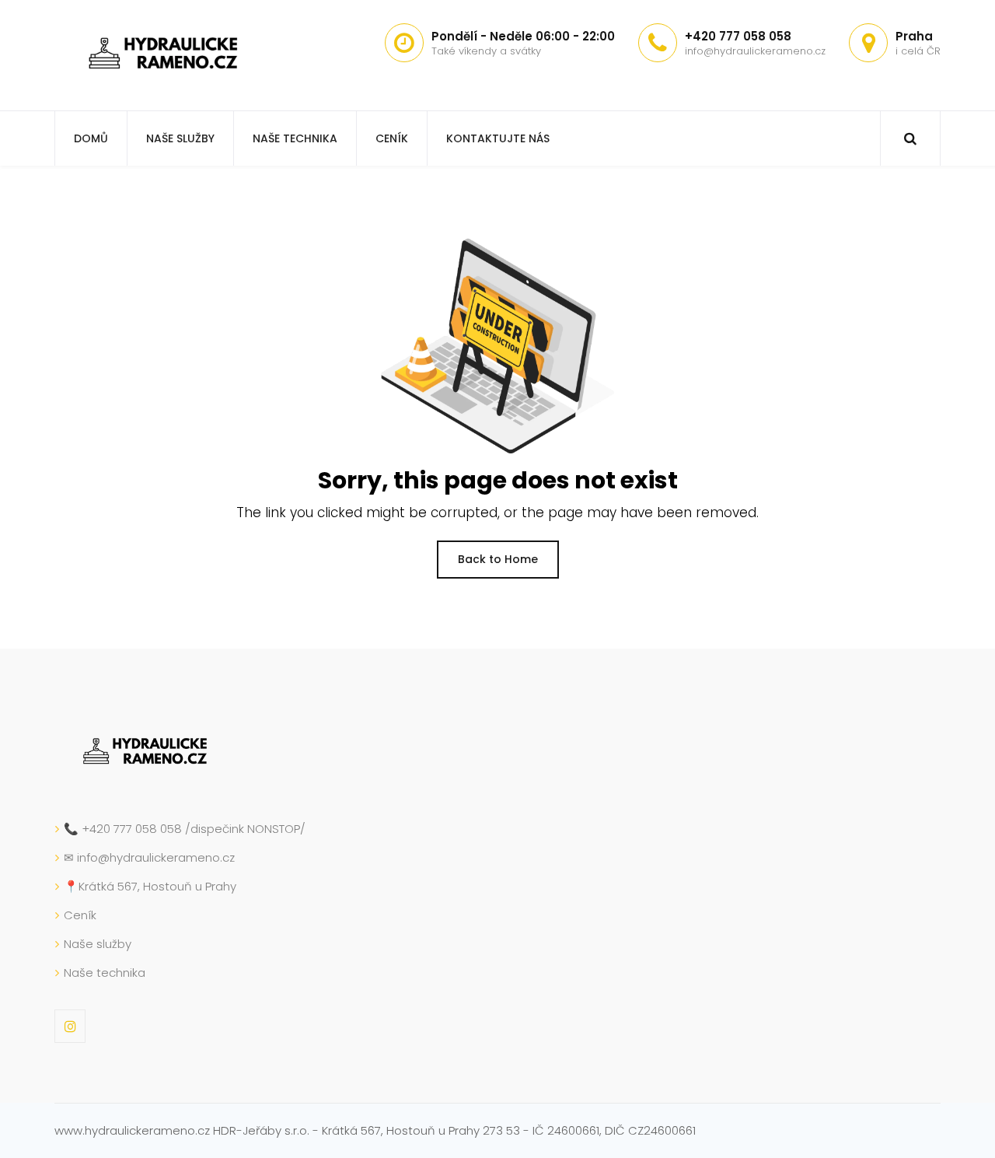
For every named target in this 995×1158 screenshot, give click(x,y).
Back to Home (498, 559)
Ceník (391, 138)
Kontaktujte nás (498, 138)
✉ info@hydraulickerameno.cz (149, 857)
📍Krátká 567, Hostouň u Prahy (150, 886)
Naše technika (295, 138)
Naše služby (180, 138)
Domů (91, 138)
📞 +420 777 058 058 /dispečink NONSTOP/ (184, 828)
